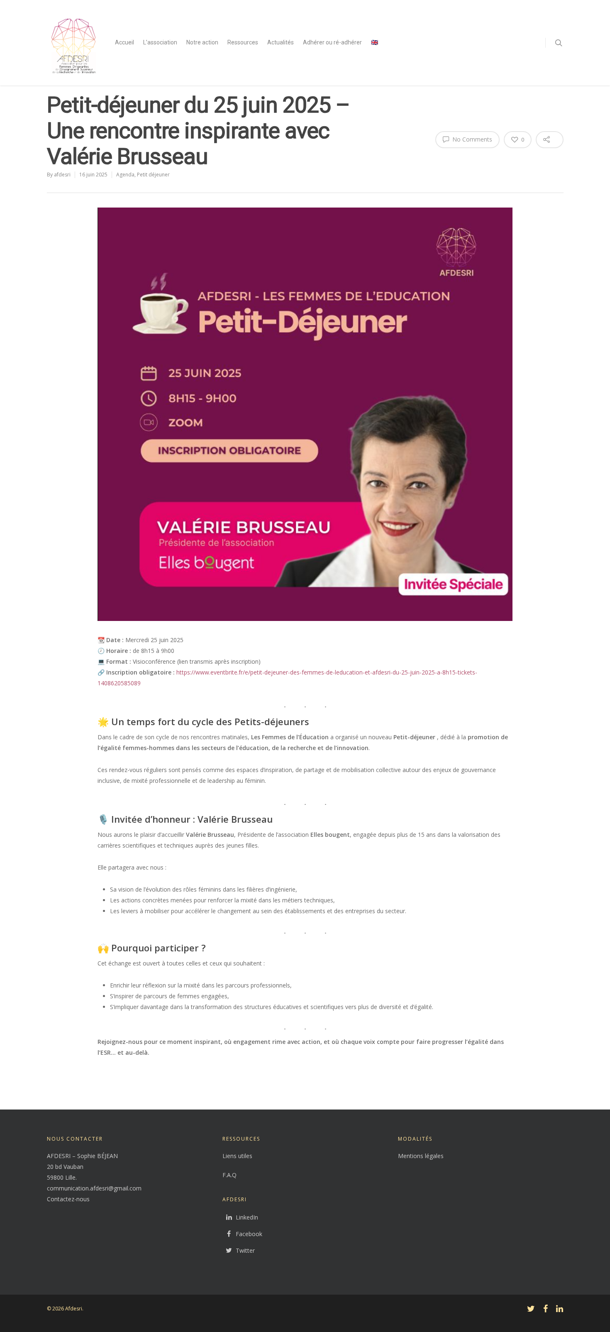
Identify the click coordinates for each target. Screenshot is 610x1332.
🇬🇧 (374, 42)
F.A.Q (229, 1175)
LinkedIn (247, 1217)
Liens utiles (237, 1156)
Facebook (249, 1234)
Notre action (202, 42)
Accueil (124, 42)
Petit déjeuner (153, 174)
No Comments (471, 139)
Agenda (125, 174)
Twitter (245, 1250)
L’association (160, 42)
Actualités (280, 42)
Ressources (242, 42)
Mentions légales (421, 1156)
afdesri (62, 174)
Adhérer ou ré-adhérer (332, 42)
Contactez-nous (68, 1199)
